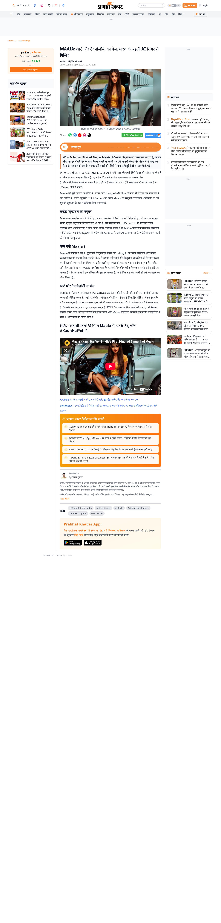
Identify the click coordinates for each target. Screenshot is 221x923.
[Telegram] (63, 5)
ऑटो (127, 14)
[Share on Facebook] (75, 135)
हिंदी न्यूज (78, 535)
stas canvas (97, 513)
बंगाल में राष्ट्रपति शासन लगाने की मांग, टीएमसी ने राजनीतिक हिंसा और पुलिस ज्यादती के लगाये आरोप (190, 165)
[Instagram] (42, 5)
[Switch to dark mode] (174, 5)
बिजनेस (100, 14)
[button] (110, 97)
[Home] (110, 5)
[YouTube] (56, 5)
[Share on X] (89, 135)
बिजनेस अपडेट (95, 530)
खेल (166, 14)
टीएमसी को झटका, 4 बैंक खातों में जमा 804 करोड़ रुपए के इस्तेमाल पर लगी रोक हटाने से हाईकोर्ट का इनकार (190, 137)
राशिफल (151, 14)
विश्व (180, 14)
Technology (24, 40)
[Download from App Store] (93, 543)
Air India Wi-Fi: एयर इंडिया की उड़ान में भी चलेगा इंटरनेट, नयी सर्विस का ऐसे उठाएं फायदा (99, 399)
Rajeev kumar (75, 61)
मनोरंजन (111, 14)
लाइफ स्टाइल (138, 14)
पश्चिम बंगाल (62, 14)
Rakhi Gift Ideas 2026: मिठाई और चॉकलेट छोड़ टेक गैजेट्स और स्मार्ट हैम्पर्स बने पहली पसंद (110, 449)
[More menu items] (185, 14)
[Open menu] (11, 14)
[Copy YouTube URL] (79, 135)
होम (18, 14)
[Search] (162, 5)
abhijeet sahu (103, 508)
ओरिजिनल (78, 14)
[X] (49, 5)
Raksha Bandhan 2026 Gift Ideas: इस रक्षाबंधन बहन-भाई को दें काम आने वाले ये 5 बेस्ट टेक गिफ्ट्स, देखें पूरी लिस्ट (111, 459)
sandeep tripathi (78, 513)
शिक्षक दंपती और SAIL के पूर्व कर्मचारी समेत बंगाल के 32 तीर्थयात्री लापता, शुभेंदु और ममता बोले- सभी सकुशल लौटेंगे (191, 108)
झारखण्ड (27, 14)
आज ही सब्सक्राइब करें (30, 69)
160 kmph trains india (81, 508)
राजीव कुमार (77, 477)
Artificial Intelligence (138, 508)
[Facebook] (34, 5)
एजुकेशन (90, 14)
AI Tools (119, 508)
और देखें (205, 273)
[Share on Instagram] (84, 135)
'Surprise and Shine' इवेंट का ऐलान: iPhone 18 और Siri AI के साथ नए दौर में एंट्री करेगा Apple (110, 428)
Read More (64, 499)
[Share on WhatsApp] (70, 135)
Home (11, 40)
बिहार (37, 14)
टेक (119, 14)
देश (173, 14)
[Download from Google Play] (73, 543)
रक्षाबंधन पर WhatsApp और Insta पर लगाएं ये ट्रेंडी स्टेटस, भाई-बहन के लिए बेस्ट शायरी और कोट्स (110, 439)
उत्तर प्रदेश (48, 14)
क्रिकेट (112, 530)
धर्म (160, 14)
